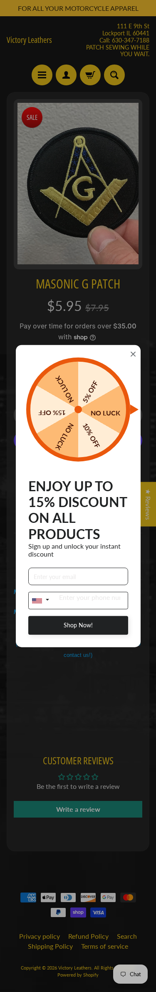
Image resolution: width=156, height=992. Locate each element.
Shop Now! (78, 625)
